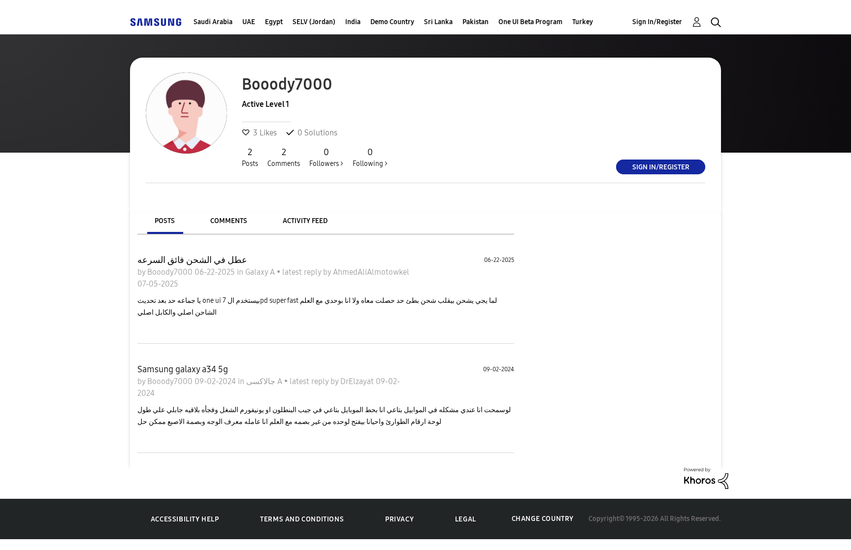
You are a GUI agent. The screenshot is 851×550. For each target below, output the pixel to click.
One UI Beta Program (530, 22)
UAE (248, 22)
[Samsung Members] (155, 22)
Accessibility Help (185, 519)
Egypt (274, 22)
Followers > (326, 157)
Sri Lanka (438, 22)
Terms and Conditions (302, 519)
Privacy (399, 519)
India (352, 22)
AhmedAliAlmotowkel (371, 272)
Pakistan (475, 22)
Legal (465, 519)
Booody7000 (171, 272)
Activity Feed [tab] (305, 221)
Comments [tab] (228, 221)
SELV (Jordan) (314, 22)
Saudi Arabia (213, 22)
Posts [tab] (165, 221)
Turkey (582, 22)
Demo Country (392, 22)
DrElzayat (358, 381)
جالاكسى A (265, 381)
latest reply (302, 272)
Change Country (543, 519)
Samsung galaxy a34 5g (182, 369)
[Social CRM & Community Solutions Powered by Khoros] (706, 477)
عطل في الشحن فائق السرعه (192, 260)
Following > (370, 157)
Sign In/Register (657, 22)
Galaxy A (261, 272)
